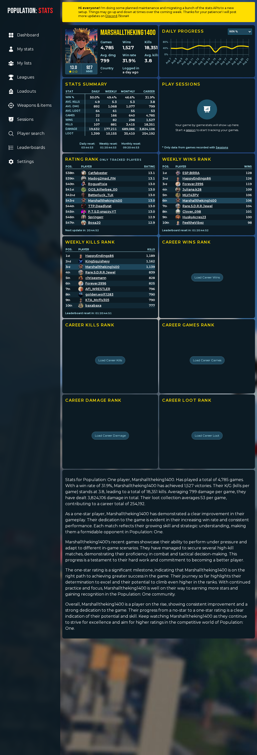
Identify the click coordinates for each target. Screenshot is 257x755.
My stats (25, 49)
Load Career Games (207, 360)
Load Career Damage (110, 435)
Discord (111, 16)
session (191, 130)
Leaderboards (31, 147)
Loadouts (26, 91)
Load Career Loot (207, 435)
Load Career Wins (207, 277)
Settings (25, 161)
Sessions (25, 119)
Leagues (25, 77)
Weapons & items (34, 105)
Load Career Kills (110, 360)
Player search (30, 133)
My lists (24, 63)
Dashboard (28, 35)
